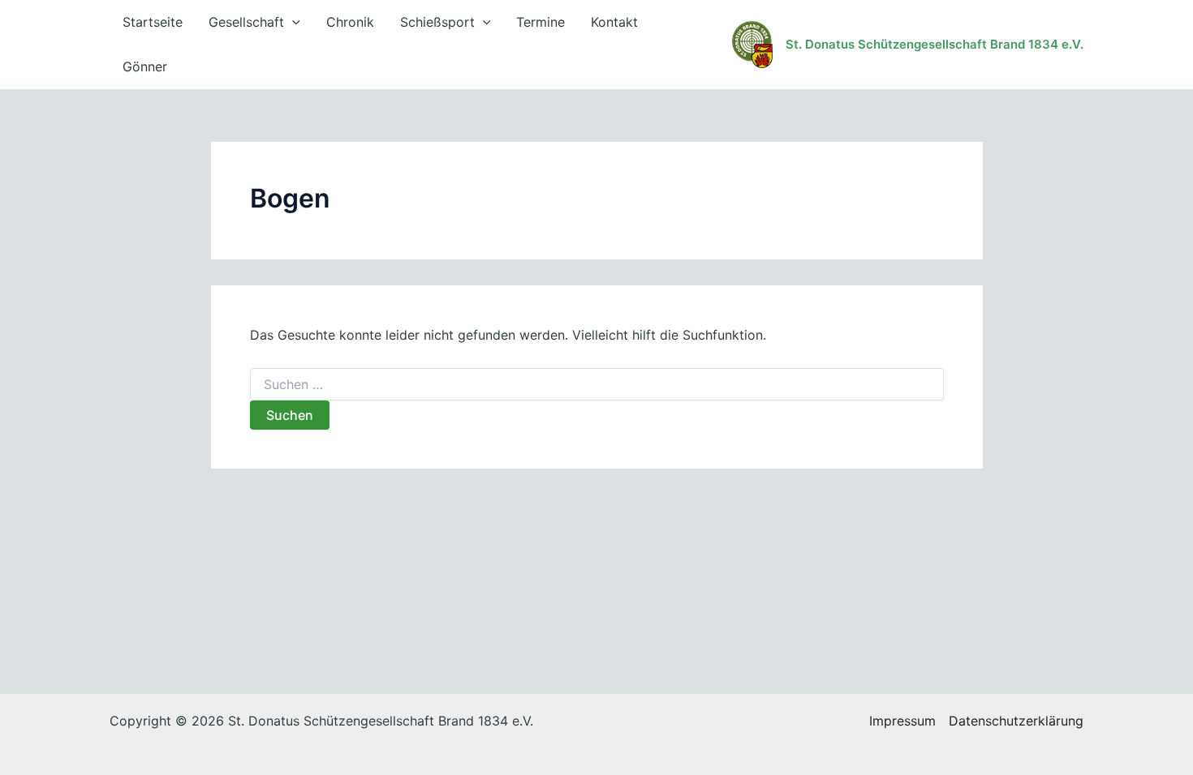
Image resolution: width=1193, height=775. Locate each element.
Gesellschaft (246, 22)
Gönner (145, 66)
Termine (540, 22)
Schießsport (437, 22)
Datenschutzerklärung (1016, 721)
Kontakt (614, 22)
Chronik (350, 22)
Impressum (902, 721)
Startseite (153, 22)
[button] (292, 22)
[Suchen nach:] (597, 385)
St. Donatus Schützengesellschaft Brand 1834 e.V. (934, 44)
